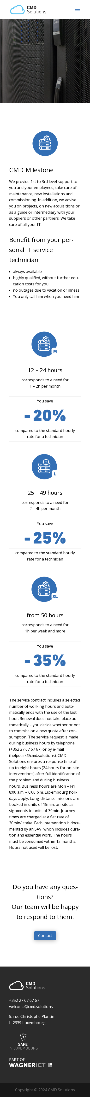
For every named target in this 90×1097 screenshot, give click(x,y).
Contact (45, 935)
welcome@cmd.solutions (31, 1006)
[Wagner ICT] (30, 1065)
